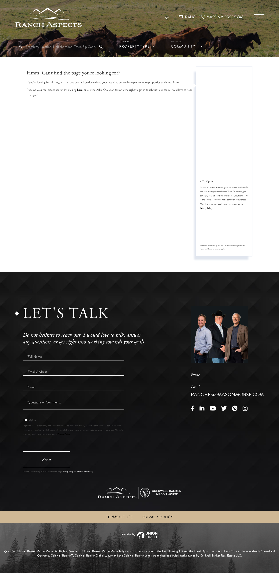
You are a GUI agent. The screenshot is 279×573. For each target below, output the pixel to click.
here (79, 90)
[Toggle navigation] (259, 17)
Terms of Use (119, 517)
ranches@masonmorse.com (213, 17)
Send (223, 234)
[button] (101, 47)
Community (183, 46)
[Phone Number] (168, 17)
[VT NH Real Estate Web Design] (139, 536)
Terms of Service (214, 249)
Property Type (134, 46)
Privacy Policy (206, 208)
